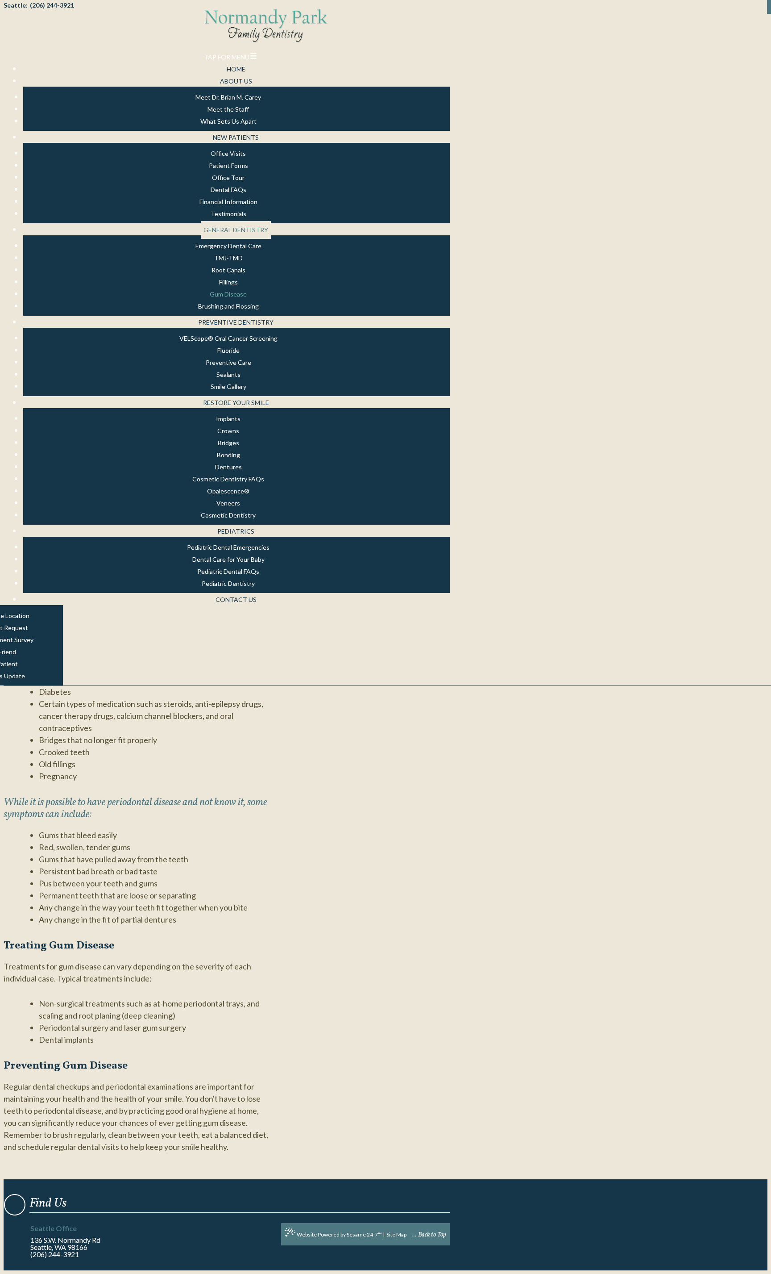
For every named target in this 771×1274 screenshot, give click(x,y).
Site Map (396, 1234)
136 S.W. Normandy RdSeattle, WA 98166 (65, 1238)
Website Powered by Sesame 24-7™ (339, 1234)
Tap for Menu (226, 57)
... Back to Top (429, 1235)
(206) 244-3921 (54, 1254)
